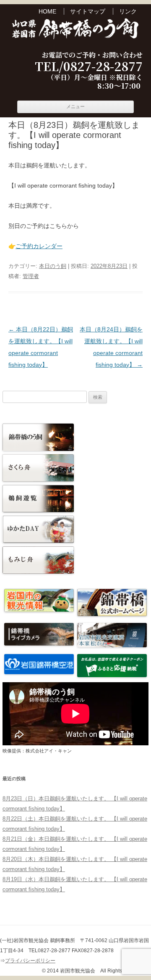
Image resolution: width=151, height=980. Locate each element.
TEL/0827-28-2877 (89, 66)
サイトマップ (87, 11)
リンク (128, 11)
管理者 (31, 276)
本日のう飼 (52, 266)
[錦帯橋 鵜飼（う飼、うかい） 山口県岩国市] (75, 29)
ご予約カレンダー (39, 246)
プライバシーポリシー (30, 961)
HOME (47, 11)
